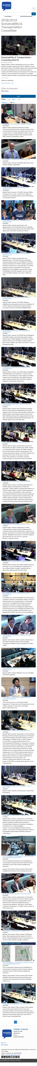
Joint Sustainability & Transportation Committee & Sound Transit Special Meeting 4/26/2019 (18, 856)
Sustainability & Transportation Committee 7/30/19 (16, 481)
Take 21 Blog (4, 1045)
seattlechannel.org (26, 16)
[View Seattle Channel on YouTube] (14, 1056)
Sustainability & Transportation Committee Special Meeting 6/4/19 (16, 635)
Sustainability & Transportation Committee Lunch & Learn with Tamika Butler (16, 698)
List (6, 102)
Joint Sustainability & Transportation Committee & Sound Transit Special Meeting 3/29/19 (18, 963)
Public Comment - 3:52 (7, 83)
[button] (18, 45)
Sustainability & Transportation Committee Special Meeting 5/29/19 (16, 668)
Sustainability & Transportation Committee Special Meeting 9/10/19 (16, 298)
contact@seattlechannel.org (12, 1055)
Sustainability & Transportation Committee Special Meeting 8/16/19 (16, 367)
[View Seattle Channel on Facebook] (2, 1056)
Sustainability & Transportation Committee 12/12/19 (17, 124)
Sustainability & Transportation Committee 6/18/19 (16, 561)
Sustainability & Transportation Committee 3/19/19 (16, 1003)
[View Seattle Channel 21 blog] (16, 1056)
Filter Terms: (5, 91)
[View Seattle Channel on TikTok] (9, 1056)
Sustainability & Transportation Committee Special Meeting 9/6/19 (16, 331)
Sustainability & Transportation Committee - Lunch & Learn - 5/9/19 (17, 786)
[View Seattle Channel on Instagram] (7, 1056)
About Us (3, 1042)
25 (14, 99)
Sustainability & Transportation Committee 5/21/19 (16, 730)
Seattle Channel (21, 1029)
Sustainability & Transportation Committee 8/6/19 (16, 442)
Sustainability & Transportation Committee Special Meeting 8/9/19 (16, 404)
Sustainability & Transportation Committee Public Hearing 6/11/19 (16, 593)
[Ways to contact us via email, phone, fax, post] (19, 1056)
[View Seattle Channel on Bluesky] (12, 1056)
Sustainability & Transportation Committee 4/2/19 (16, 931)
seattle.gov (8, 16)
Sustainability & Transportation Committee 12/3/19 (16, 159)
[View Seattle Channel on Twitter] (5, 1056)
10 (9, 99)
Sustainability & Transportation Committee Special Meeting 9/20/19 (16, 221)
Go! (34, 14)
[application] (18, 45)
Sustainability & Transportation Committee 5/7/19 (16, 815)
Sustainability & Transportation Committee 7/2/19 (16, 524)
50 (19, 99)
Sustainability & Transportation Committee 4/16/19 (16, 893)
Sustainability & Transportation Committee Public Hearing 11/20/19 (16, 188)
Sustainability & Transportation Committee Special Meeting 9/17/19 (16, 254)
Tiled (13, 102)
